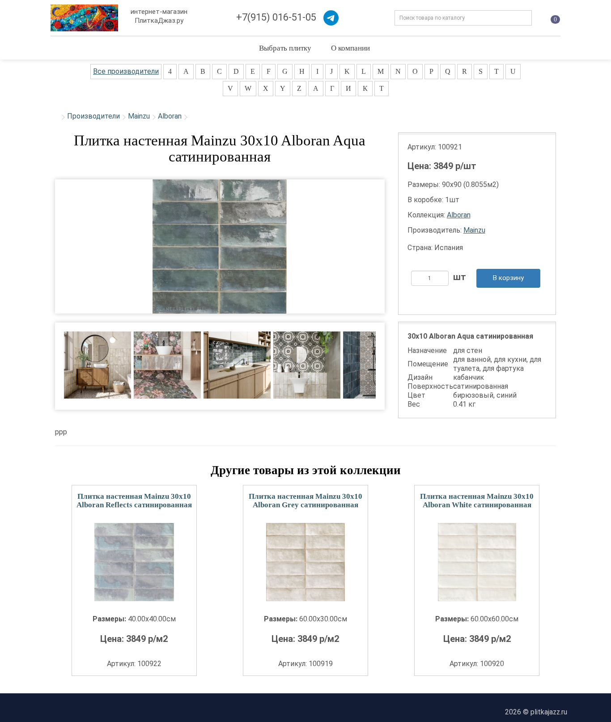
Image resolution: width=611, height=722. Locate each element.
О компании (350, 47)
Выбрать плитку (285, 47)
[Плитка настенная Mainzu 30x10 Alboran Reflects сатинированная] (134, 562)
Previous (48, 358)
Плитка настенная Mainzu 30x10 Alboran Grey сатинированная (305, 500)
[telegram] (331, 17)
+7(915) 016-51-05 (276, 17)
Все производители (126, 71)
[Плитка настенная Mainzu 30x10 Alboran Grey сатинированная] (305, 562)
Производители (93, 116)
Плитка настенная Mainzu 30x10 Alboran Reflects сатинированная (134, 500)
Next (390, 358)
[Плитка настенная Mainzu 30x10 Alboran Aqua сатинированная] (220, 246)
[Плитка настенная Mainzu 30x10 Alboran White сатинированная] (477, 562)
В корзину (508, 278)
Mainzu (139, 116)
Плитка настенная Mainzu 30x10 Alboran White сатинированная (477, 500)
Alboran (170, 116)
